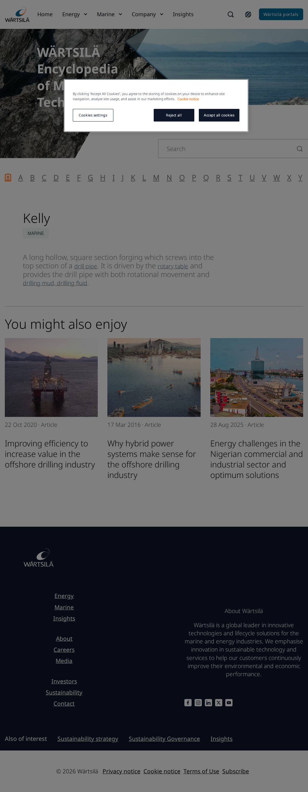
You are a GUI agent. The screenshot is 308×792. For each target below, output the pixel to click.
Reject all (174, 115)
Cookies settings (93, 115)
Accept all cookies (219, 115)
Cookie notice (188, 99)
